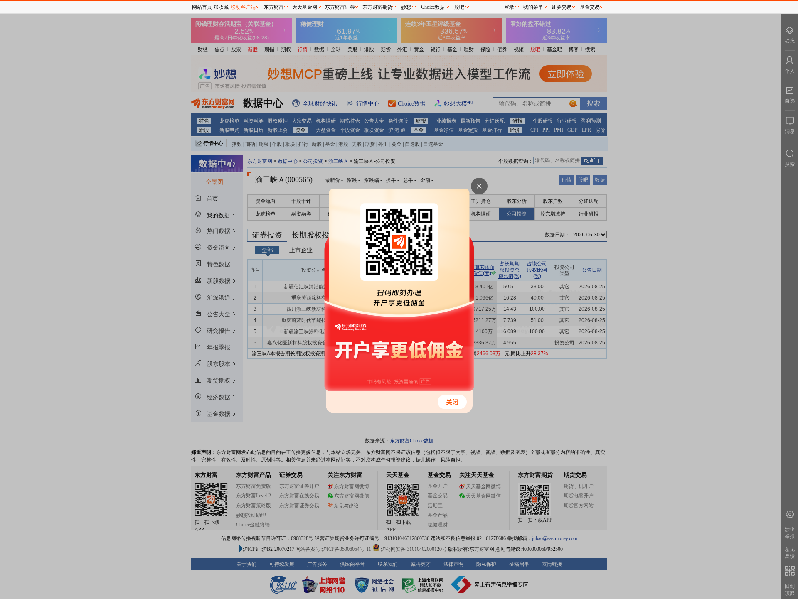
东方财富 (274, 7)
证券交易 (561, 7)
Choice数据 (433, 7)
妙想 (406, 7)
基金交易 (590, 7)
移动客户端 (243, 7)
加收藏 (221, 7)
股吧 (459, 7)
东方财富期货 (377, 7)
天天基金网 (304, 7)
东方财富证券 (340, 7)
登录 (509, 7)
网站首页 (202, 7)
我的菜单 (533, 7)
